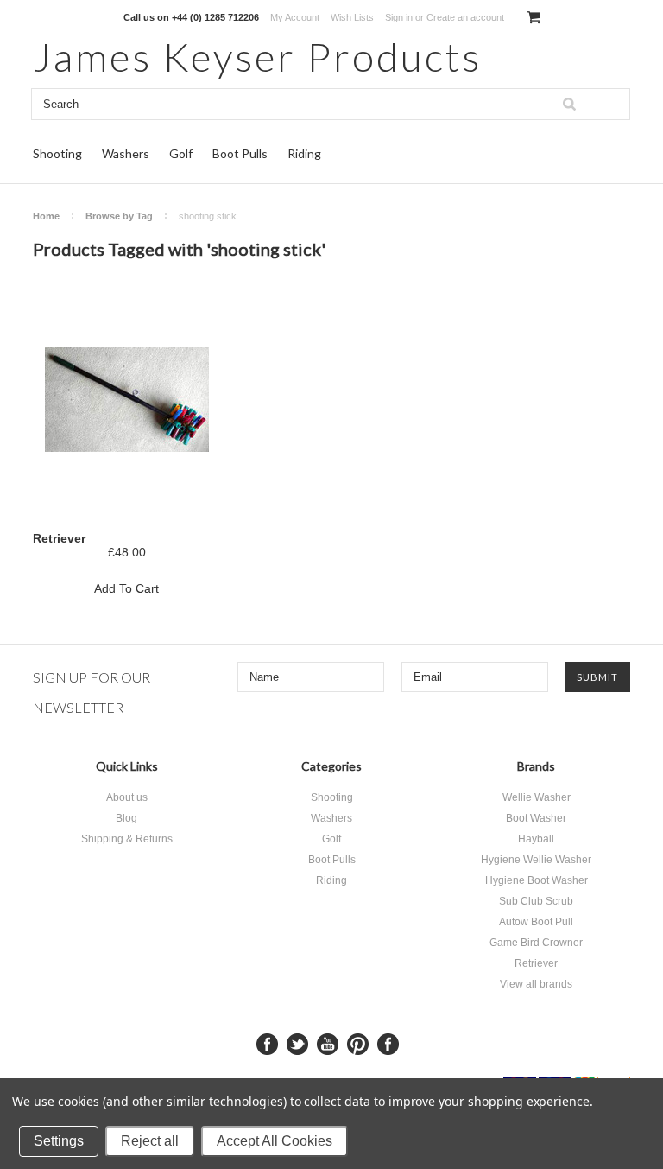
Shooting (57, 153)
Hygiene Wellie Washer (536, 860)
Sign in (399, 17)
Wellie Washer (536, 797)
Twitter (297, 1044)
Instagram (388, 1044)
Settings (59, 1141)
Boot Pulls (240, 153)
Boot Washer (536, 818)
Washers (125, 153)
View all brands (536, 984)
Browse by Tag (119, 216)
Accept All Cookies (274, 1141)
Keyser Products (257, 56)
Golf (181, 153)
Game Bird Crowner (536, 943)
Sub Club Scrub (536, 901)
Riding (304, 153)
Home (46, 216)
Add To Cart (126, 588)
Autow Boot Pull (536, 922)
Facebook (267, 1044)
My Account (294, 17)
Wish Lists (352, 17)
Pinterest (358, 1044)
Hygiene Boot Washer (536, 880)
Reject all (150, 1141)
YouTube (327, 1044)
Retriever (59, 538)
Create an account (465, 17)
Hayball (536, 839)
